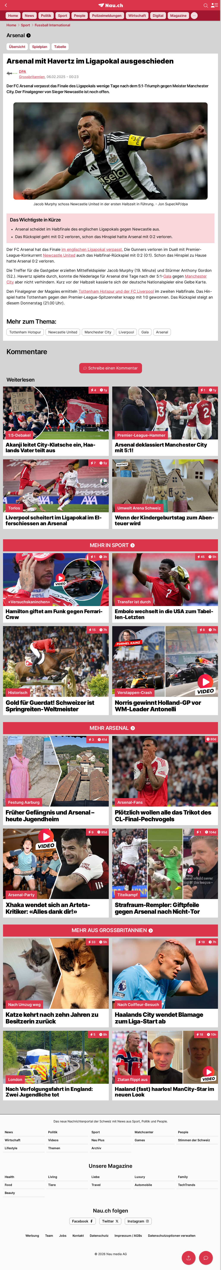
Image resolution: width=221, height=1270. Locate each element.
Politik (52, 1132)
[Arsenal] (110, 35)
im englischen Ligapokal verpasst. (92, 249)
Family (183, 1177)
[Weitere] (194, 15)
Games (140, 1140)
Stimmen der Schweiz (194, 1140)
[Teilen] (189, 1258)
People (183, 1132)
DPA (22, 71)
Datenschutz (99, 1235)
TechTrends (186, 1185)
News (9, 1132)
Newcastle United (59, 255)
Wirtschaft (12, 1140)
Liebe (95, 1177)
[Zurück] (5, 5)
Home (11, 25)
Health (9, 1177)
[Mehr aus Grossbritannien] (110, 931)
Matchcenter (144, 1132)
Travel (96, 1185)
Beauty (10, 1193)
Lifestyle (11, 1148)
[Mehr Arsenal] (110, 728)
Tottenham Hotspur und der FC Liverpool (116, 291)
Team (49, 1235)
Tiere (52, 1185)
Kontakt (78, 1235)
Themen (54, 1148)
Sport (25, 25)
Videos (53, 1140)
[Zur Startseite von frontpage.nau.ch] (110, 5)
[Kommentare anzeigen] (206, 1258)
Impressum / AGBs (128, 1235)
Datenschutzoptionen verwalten (172, 1235)
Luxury (140, 1177)
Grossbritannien (32, 77)
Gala (167, 276)
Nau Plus (98, 1140)
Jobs (62, 1235)
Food (8, 1185)
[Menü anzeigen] (214, 5)
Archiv (96, 1148)
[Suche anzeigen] (206, 5)
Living (52, 1177)
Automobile (143, 1185)
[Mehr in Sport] (110, 545)
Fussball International (52, 25)
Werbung (32, 1235)
